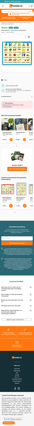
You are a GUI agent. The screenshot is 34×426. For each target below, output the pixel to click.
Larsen (3, 32)
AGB (17, 372)
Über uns (17, 377)
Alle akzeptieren (8, 423)
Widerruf (17, 383)
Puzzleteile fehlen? (17, 379)
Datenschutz (17, 370)
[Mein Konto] (29, 6)
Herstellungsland (17, 381)
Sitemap (17, 375)
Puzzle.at (6, 249)
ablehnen (16, 411)
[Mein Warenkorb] (32, 6)
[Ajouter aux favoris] (29, 37)
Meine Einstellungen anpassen (13, 419)
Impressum (17, 368)
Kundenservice (22, 267)
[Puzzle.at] (16, 6)
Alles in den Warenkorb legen (17, 169)
